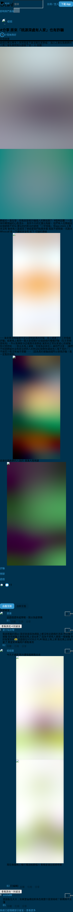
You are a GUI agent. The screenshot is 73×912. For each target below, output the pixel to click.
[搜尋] (17, 10)
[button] (53, 4)
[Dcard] (7, 4)
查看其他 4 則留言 (10, 626)
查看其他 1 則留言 (10, 891)
